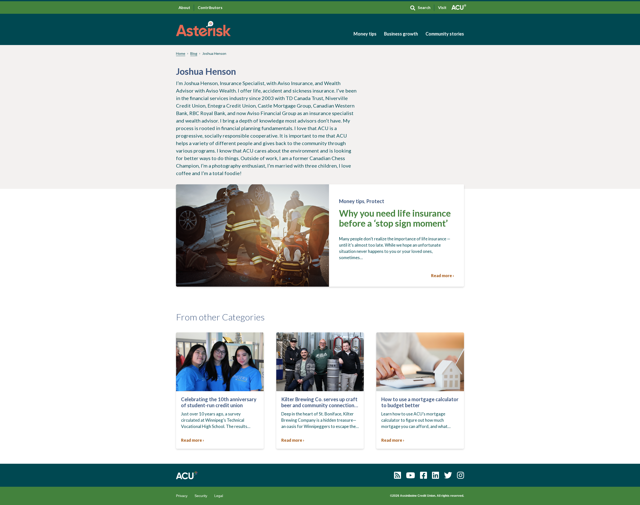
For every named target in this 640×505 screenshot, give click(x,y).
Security (200, 496)
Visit (442, 7)
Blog (193, 53)
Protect (375, 201)
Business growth (401, 34)
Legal (218, 496)
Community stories (445, 34)
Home (180, 53)
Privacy (182, 496)
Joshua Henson (214, 53)
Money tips (365, 34)
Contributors (210, 7)
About (184, 7)
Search (424, 7)
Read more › (442, 275)
